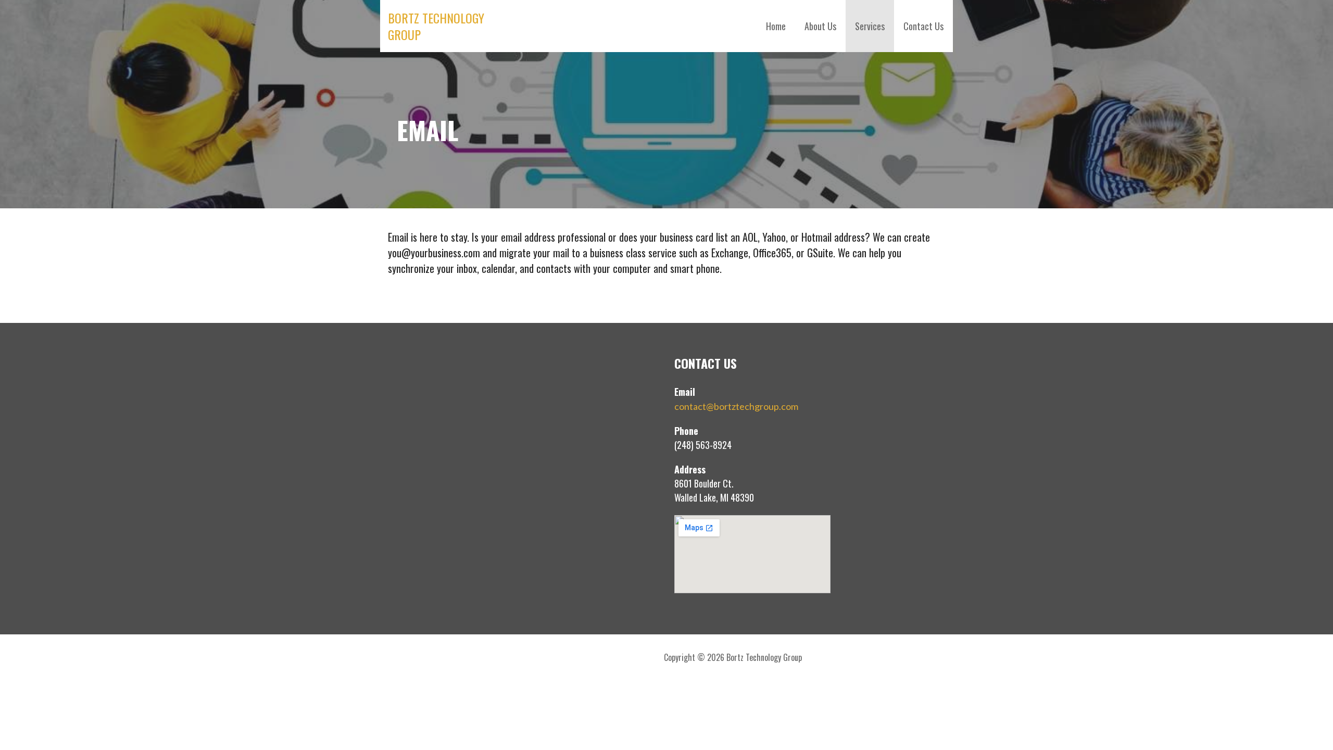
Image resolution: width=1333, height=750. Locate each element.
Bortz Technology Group (436, 26)
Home (776, 26)
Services (870, 26)
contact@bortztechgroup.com (736, 406)
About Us (820, 26)
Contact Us (923, 26)
